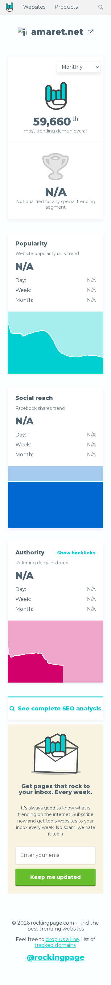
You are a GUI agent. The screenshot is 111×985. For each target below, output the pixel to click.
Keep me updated (55, 877)
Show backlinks (76, 553)
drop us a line (62, 939)
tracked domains (55, 945)
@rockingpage (55, 957)
